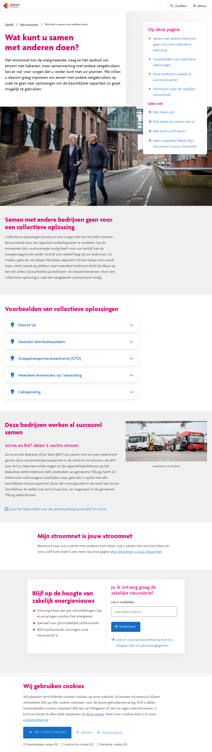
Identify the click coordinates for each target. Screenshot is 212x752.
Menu (202, 6)
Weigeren (86, 732)
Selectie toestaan (112, 732)
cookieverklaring (35, 719)
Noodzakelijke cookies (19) (42, 744)
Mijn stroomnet (29, 24)
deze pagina (95, 714)
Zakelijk (9, 24)
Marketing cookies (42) (113, 744)
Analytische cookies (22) (78, 744)
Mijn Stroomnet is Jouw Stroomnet (136, 551)
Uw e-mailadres (122, 602)
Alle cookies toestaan (50, 732)
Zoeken (181, 6)
